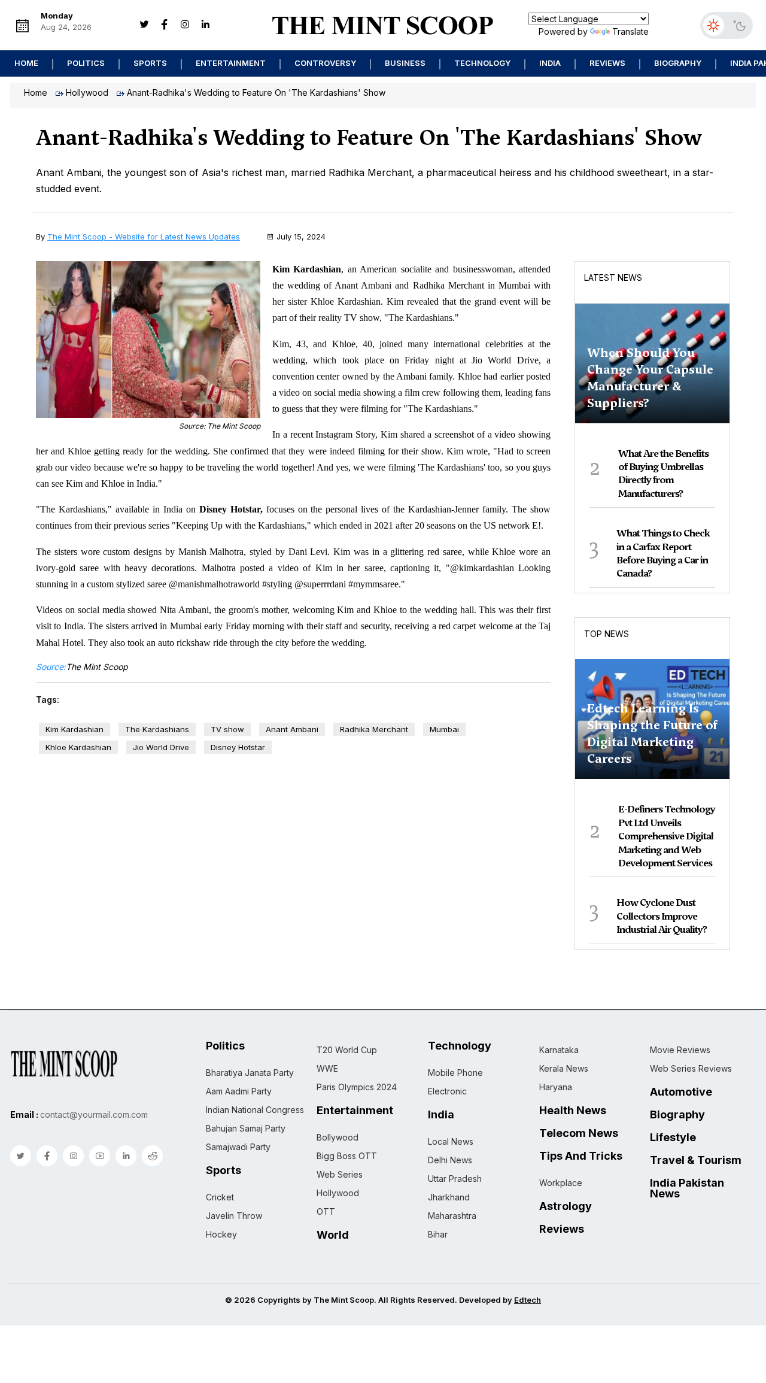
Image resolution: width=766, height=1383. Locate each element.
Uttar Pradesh (455, 1178)
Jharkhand (449, 1197)
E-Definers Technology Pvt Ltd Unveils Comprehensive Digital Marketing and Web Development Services (666, 836)
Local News (450, 1141)
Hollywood (87, 92)
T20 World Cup (347, 1050)
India (550, 63)
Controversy (325, 63)
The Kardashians (157, 729)
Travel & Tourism (695, 1160)
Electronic (447, 1091)
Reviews (607, 63)
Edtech (527, 1300)
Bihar (438, 1234)
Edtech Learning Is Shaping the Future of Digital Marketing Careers (652, 733)
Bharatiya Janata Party (250, 1072)
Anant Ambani (292, 729)
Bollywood (337, 1137)
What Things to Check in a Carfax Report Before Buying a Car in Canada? (663, 553)
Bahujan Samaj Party (245, 1128)
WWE (327, 1068)
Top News (606, 634)
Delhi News (450, 1160)
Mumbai (444, 729)
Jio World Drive (161, 747)
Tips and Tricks (580, 1156)
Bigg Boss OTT (347, 1156)
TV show (227, 729)
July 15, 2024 (301, 236)
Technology (482, 63)
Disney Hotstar (238, 747)
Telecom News (578, 1133)
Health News (572, 1110)
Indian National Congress (255, 1110)
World (333, 1235)
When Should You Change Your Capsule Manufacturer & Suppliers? (650, 377)
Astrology (565, 1206)
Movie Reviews (680, 1050)
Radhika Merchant (374, 729)
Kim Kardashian (74, 729)
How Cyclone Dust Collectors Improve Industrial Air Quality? (661, 916)
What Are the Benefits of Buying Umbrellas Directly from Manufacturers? (663, 473)
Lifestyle (673, 1137)
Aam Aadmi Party (239, 1091)
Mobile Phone (455, 1072)
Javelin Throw (234, 1216)
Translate (630, 31)
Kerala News (563, 1068)
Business (405, 63)
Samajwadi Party (238, 1147)
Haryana (555, 1087)
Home (26, 63)
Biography (677, 63)
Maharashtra (452, 1216)
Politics (86, 63)
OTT (326, 1211)
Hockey (221, 1234)
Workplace (560, 1183)
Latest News (613, 277)
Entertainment (231, 63)
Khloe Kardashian (78, 747)
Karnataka (559, 1050)
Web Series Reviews (691, 1068)
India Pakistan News (687, 1188)
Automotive (681, 1092)
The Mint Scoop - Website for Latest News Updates (143, 236)
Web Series (340, 1174)
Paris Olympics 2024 (357, 1087)
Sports (150, 63)
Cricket (220, 1197)
